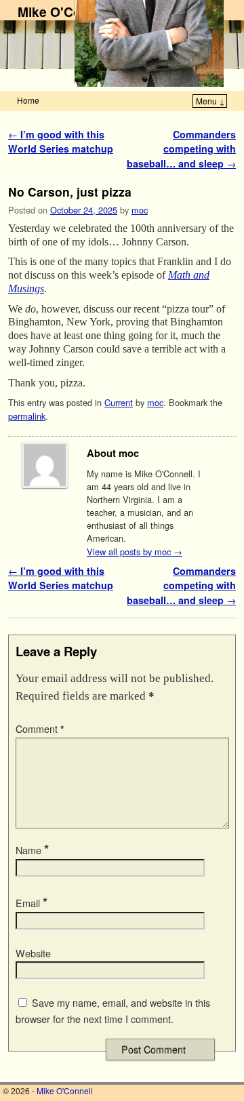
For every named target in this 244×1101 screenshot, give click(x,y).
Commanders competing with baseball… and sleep (181, 148)
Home (28, 100)
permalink (26, 415)
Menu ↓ (210, 100)
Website (33, 953)
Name (32, 850)
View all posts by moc (134, 551)
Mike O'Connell (65, 11)
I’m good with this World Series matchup (60, 141)
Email (31, 903)
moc (139, 209)
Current (118, 402)
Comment (40, 729)
